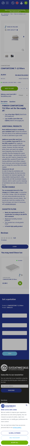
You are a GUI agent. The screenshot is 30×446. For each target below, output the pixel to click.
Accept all (14, 442)
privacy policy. (17, 427)
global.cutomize (14, 433)
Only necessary (14, 438)
